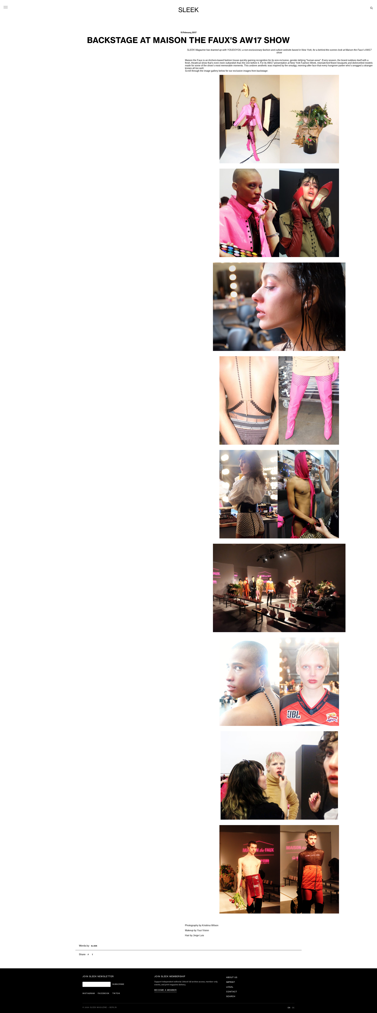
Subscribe (118, 984)
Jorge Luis (198, 935)
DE (293, 1008)
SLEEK (188, 10)
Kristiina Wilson (210, 925)
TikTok (116, 993)
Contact (231, 992)
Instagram (88, 993)
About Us (231, 977)
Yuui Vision (203, 930)
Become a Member (165, 990)
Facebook (103, 993)
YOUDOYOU (234, 50)
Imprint (230, 982)
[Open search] (371, 8)
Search (230, 996)
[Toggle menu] (6, 7)
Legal (229, 987)
